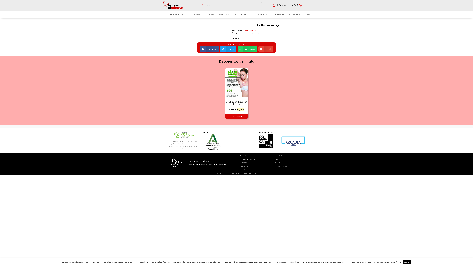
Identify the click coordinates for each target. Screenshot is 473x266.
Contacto (278, 155)
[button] (209, 49)
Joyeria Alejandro (249, 30)
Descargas (244, 166)
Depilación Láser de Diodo (237, 102)
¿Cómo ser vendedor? (282, 166)
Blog (277, 159)
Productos (267, 33)
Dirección (244, 169)
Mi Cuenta (243, 155)
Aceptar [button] (406, 262)
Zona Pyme (279, 163)
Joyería (247, 33)
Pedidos (244, 163)
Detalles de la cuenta (248, 159)
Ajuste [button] (398, 262)
